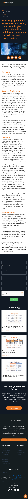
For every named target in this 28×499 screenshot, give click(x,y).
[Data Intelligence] (6, 452)
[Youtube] (18, 490)
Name (3, 260)
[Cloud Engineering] (6, 450)
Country (3, 286)
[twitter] (12, 490)
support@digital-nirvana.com (18, 479)
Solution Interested (6, 280)
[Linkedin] (15, 490)
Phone (3, 275)
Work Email (4, 270)
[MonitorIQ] (22, 449)
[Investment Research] (6, 455)
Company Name (5, 265)
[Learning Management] (6, 458)
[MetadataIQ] (22, 450)
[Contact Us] (14, 473)
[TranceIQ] (22, 454)
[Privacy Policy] (22, 456)
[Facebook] (9, 490)
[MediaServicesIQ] (22, 452)
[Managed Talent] (6, 463)
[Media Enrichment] (6, 449)
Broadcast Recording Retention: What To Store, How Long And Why (12, 351)
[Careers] (14, 481)
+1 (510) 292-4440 (20, 477)
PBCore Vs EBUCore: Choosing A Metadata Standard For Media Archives (13, 376)
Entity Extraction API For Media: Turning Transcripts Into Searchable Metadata (12, 327)
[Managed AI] (6, 461)
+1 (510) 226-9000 (16, 475)
